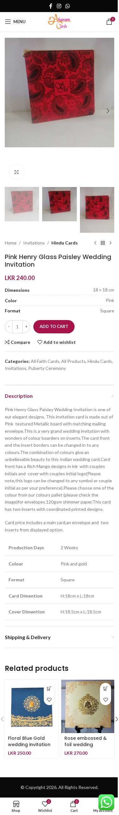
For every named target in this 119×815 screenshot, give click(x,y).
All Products (73, 361)
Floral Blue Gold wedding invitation (29, 741)
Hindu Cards (64, 242)
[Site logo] (59, 21)
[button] (11, 110)
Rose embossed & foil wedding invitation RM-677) (85, 744)
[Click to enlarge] (17, 172)
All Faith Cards (45, 361)
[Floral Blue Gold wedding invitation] (31, 706)
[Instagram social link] (59, 6)
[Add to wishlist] (49, 699)
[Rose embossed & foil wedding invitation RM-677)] (88, 706)
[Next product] (110, 243)
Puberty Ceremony (47, 368)
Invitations (34, 242)
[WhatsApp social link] (67, 6)
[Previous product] (95, 243)
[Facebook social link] (51, 6)
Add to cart (54, 326)
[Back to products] (103, 243)
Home (11, 242)
